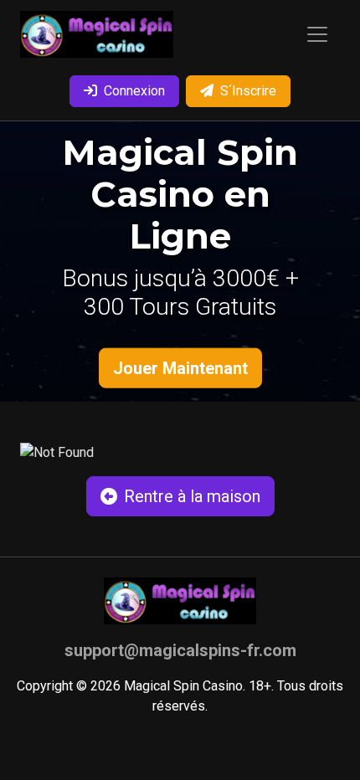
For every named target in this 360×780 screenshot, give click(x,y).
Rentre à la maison (192, 496)
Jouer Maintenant (180, 368)
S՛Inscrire (248, 91)
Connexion (134, 91)
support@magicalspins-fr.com (180, 650)
